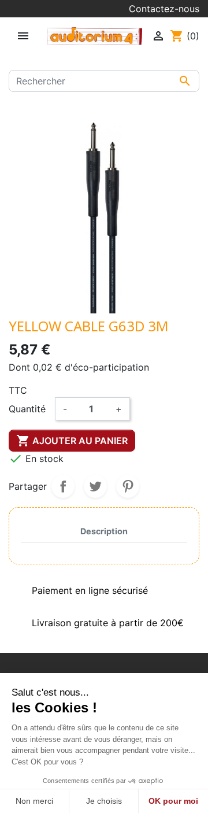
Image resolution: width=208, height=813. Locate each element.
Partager (63, 486)
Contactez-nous (164, 8)
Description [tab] (104, 531)
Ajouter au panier (72, 441)
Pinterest (127, 486)
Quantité (27, 409)
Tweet (95, 486)
